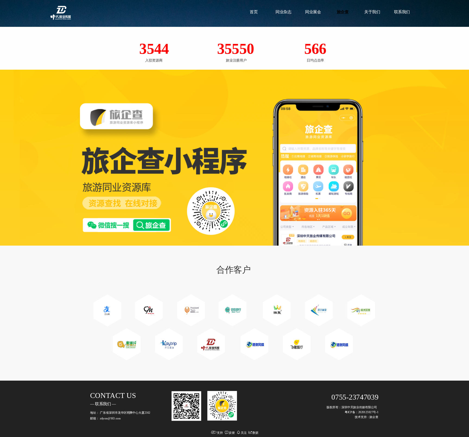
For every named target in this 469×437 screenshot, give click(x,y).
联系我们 (402, 12)
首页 (254, 12)
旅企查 (343, 12)
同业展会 (313, 12)
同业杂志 (283, 12)
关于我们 (372, 12)
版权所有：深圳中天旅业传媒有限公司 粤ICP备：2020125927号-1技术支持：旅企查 (352, 412)
